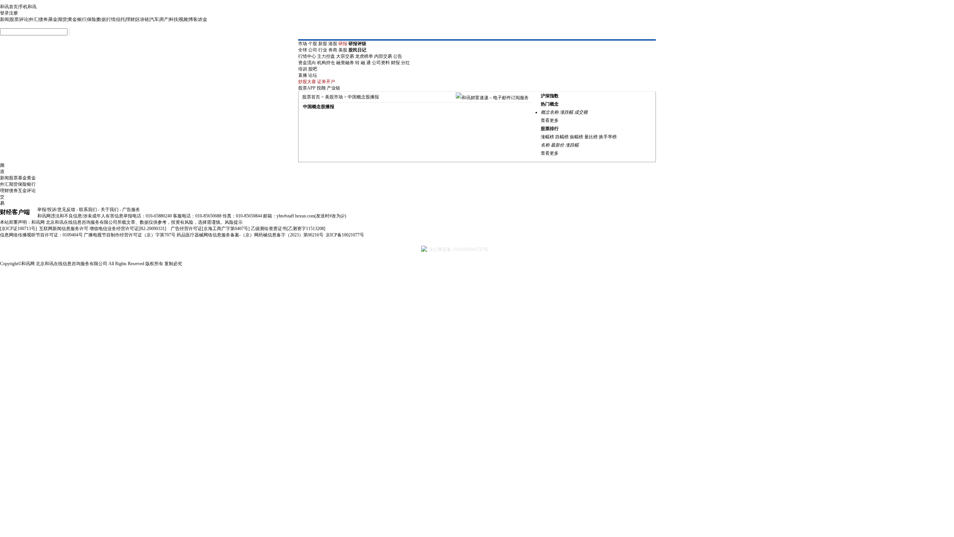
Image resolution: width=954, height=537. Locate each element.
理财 (130, 19)
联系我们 (88, 209)
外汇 (33, 19)
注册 (13, 13)
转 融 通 (363, 62)
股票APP (307, 88)
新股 (322, 43)
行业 (322, 50)
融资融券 (345, 62)
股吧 (312, 69)
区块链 (142, 19)
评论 (23, 19)
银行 (82, 19)
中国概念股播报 (363, 97)
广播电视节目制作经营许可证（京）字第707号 (130, 235)
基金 (52, 19)
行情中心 (307, 56)
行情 (111, 19)
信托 (120, 19)
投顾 (321, 88)
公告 (397, 56)
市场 (302, 43)
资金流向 (307, 62)
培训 (302, 69)
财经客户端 (15, 212)
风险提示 (234, 222)
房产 (163, 19)
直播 (302, 75)
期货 (62, 19)
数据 (101, 19)
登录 (4, 13)
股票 (14, 19)
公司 (312, 50)
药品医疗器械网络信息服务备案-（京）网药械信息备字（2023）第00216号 (250, 235)
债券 (43, 19)
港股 (332, 43)
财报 (395, 62)
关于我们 (110, 209)
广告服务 (131, 209)
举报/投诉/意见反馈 (56, 209)
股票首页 (311, 97)
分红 (405, 62)
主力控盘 (326, 56)
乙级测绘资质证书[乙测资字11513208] (288, 228)
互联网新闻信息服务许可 (63, 228)
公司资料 (381, 62)
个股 (312, 43)
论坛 (312, 75)
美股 (342, 50)
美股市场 (334, 97)
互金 (22, 190)
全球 (302, 50)
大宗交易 (345, 56)
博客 (193, 19)
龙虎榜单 (364, 56)
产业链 (333, 88)
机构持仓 (326, 62)
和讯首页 (9, 6)
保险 (91, 19)
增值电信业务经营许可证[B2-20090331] (127, 228)
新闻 (4, 19)
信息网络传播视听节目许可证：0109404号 (41, 235)
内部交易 (383, 56)
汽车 (154, 19)
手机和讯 (28, 6)
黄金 (72, 19)
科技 (173, 19)
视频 (183, 19)
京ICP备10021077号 (345, 235)
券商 (332, 50)
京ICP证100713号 (18, 228)
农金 (202, 19)
